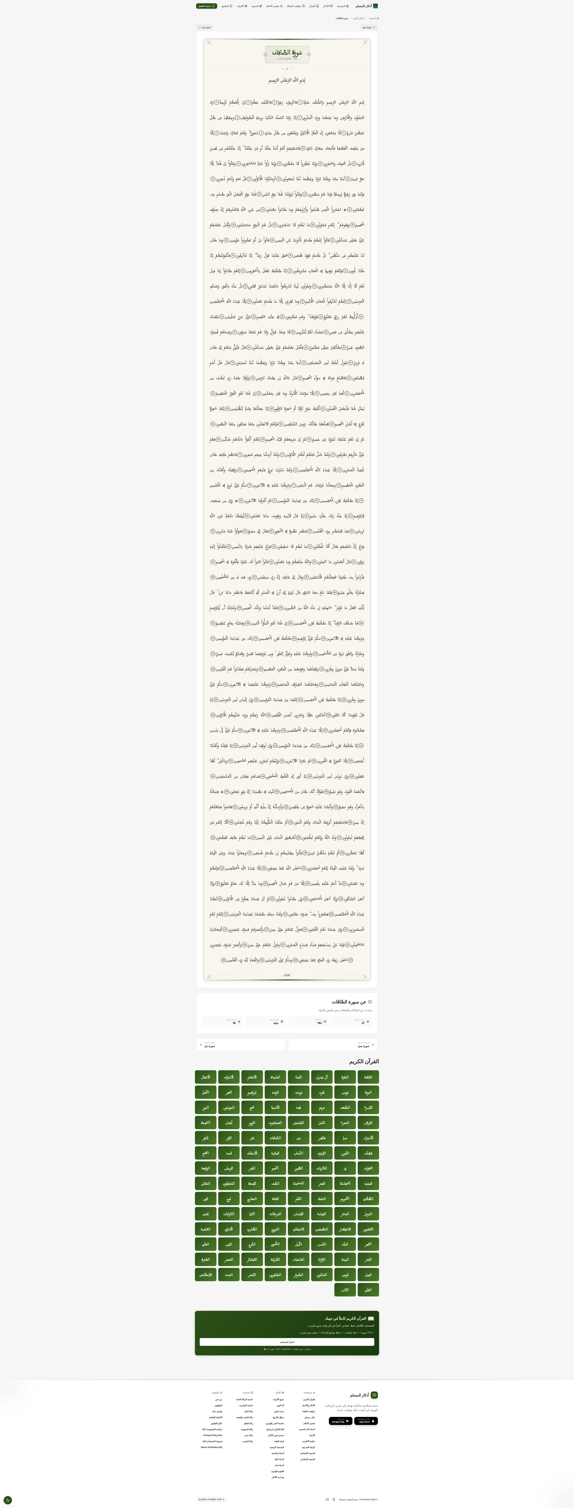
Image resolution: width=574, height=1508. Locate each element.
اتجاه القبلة (279, 1441)
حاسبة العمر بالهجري (275, 1423)
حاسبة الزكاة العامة (244, 1399)
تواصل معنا (217, 1411)
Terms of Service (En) (211, 1447)
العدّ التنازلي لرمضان (275, 1429)
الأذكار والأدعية (308, 1405)
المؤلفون (218, 1405)
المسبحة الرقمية (277, 1447)
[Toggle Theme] (8, 1500)
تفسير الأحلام (309, 1423)
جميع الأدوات (278, 1399)
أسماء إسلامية (278, 1453)
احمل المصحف (287, 1342)
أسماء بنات (279, 1465)
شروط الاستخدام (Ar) (212, 1441)
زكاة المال (248, 1411)
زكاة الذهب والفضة (244, 1417)
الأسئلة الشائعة (215, 1417)
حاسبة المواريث (246, 1405)
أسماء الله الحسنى (307, 1429)
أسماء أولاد (279, 1459)
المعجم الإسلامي (307, 1459)
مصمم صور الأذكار (276, 1435)
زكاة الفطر (248, 1423)
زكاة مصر (249, 1435)
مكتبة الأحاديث (308, 1441)
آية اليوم (280, 1405)
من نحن (218, 1399)
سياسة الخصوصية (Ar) (212, 1429)
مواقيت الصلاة (309, 1411)
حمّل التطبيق (216, 1423)
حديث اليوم (279, 1411)
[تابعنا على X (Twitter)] (333, 1499)
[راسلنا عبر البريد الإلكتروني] (327, 1499)
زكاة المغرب (247, 1441)
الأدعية (312, 1435)
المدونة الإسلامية (307, 1453)
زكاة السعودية (247, 1429)
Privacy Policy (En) (212, 1435)
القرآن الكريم (358, 18)
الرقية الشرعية (308, 1447)
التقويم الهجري (277, 1471)
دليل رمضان (309, 1417)
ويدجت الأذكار (278, 1477)
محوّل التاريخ (278, 1417)
